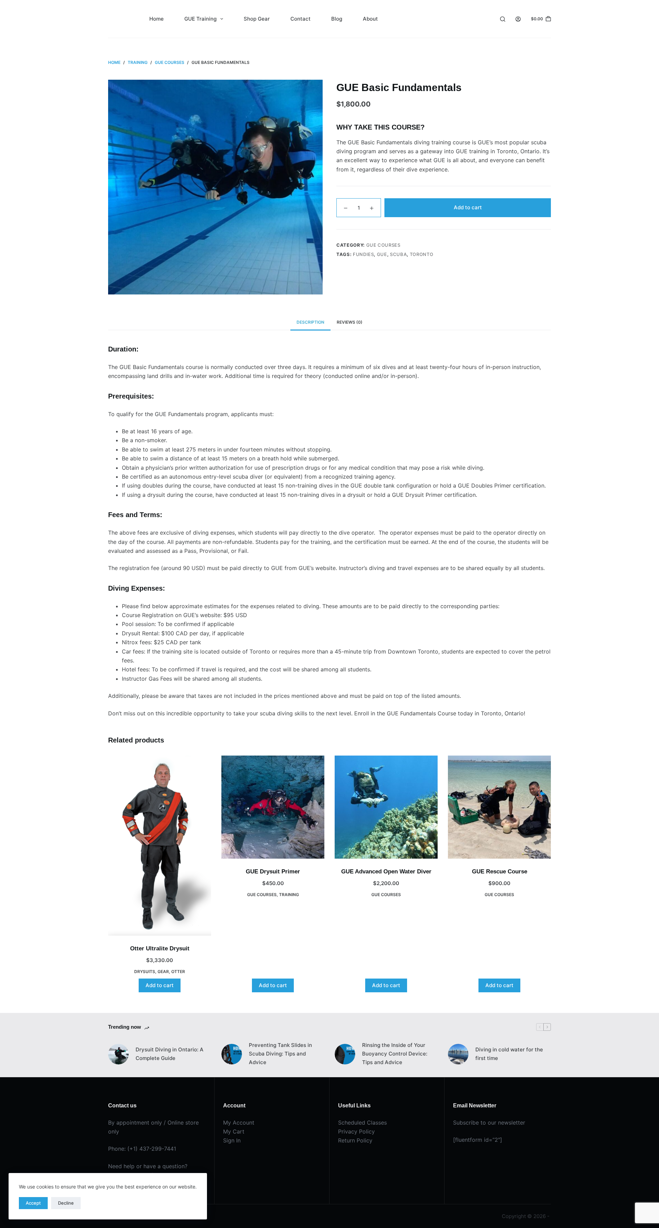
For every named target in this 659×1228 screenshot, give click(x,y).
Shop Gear (257, 18)
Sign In (232, 1140)
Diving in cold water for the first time (509, 1053)
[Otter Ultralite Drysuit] (159, 846)
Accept (33, 1203)
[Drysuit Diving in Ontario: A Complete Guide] (118, 1054)
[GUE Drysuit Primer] (272, 807)
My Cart (233, 1131)
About (370, 18)
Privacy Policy (356, 1131)
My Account (238, 1122)
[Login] (518, 19)
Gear (163, 971)
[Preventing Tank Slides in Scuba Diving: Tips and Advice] (231, 1054)
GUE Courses (383, 245)
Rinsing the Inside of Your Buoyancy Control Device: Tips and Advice (394, 1053)
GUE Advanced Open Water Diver (386, 871)
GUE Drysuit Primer (273, 871)
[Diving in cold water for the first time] (458, 1054)
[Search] (502, 19)
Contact (300, 18)
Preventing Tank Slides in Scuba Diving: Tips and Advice (280, 1053)
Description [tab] (310, 322)
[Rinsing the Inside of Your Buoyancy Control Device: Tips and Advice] (345, 1054)
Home (156, 18)
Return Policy (355, 1140)
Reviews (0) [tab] (349, 322)
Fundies (363, 254)
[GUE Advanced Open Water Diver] (386, 807)
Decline (66, 1203)
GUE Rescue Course (499, 871)
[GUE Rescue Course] (499, 807)
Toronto (421, 254)
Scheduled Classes (362, 1122)
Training (289, 894)
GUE (382, 254)
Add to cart (468, 207)
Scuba (398, 254)
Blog (336, 18)
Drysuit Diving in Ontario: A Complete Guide (170, 1053)
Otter (178, 971)
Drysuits (144, 971)
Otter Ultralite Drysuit (159, 948)
